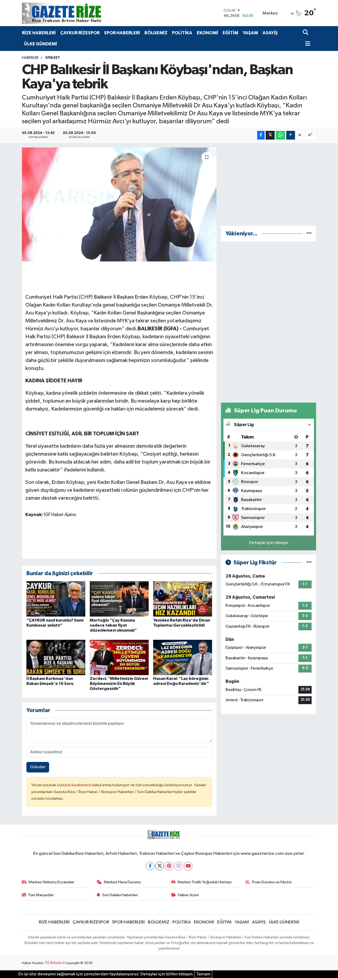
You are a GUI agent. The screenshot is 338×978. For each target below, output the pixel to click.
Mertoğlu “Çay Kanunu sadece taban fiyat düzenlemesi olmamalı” (113, 625)
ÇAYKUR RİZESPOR (80, 33)
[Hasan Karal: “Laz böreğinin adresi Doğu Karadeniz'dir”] (182, 657)
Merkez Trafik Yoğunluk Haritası (204, 882)
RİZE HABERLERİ (39, 33)
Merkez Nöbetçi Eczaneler (51, 882)
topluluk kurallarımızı (74, 785)
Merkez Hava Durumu (122, 882)
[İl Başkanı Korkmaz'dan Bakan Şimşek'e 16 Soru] (55, 657)
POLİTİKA (182, 33)
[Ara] (306, 33)
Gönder (38, 767)
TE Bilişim (53, 963)
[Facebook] (150, 866)
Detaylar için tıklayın (268, 543)
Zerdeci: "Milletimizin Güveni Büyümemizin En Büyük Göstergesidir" (119, 683)
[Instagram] (178, 866)
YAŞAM (250, 33)
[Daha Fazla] (290, 135)
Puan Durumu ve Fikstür (272, 882)
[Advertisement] (268, 184)
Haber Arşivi (188, 895)
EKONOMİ (207, 33)
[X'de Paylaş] (270, 135)
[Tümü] (309, 233)
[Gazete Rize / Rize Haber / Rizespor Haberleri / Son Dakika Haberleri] (75, 13)
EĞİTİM (230, 33)
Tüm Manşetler (41, 895)
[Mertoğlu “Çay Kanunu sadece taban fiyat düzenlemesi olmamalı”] (119, 599)
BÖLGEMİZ (155, 33)
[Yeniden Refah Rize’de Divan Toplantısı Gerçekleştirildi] (182, 599)
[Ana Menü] (306, 44)
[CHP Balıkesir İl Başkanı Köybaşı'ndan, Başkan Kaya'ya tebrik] (119, 204)
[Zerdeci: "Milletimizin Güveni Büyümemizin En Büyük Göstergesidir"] (119, 657)
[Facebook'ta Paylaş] (261, 135)
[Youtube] (188, 866)
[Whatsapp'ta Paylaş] (280, 135)
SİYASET (52, 58)
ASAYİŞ (270, 33)
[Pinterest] (169, 866)
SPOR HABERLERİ (122, 33)
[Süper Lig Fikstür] (309, 562)
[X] (159, 866)
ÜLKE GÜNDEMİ (40, 44)
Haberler (30, 58)
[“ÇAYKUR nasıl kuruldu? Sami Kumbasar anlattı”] (55, 599)
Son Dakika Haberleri (120, 895)
